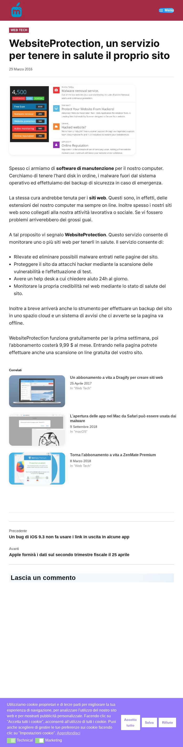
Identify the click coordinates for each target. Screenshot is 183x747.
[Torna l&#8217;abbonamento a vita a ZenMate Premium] (37, 470)
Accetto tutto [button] (130, 722)
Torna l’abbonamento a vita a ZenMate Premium (113, 455)
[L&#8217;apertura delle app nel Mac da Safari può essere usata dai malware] (37, 431)
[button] (11, 740)
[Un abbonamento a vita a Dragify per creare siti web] (37, 392)
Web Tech (19, 30)
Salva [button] (149, 722)
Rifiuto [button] (167, 722)
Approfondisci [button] (68, 733)
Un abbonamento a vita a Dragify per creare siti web (116, 377)
